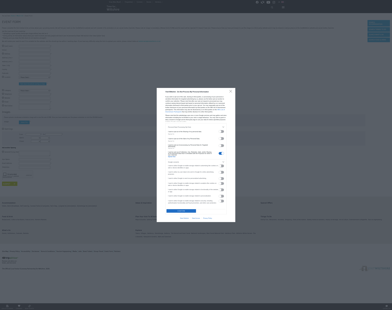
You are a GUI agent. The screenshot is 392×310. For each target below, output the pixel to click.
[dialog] (196, 155)
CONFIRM (181, 211)
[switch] (221, 131)
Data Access (196, 218)
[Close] (231, 92)
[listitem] (196, 127)
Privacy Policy (207, 218)
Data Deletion (184, 218)
